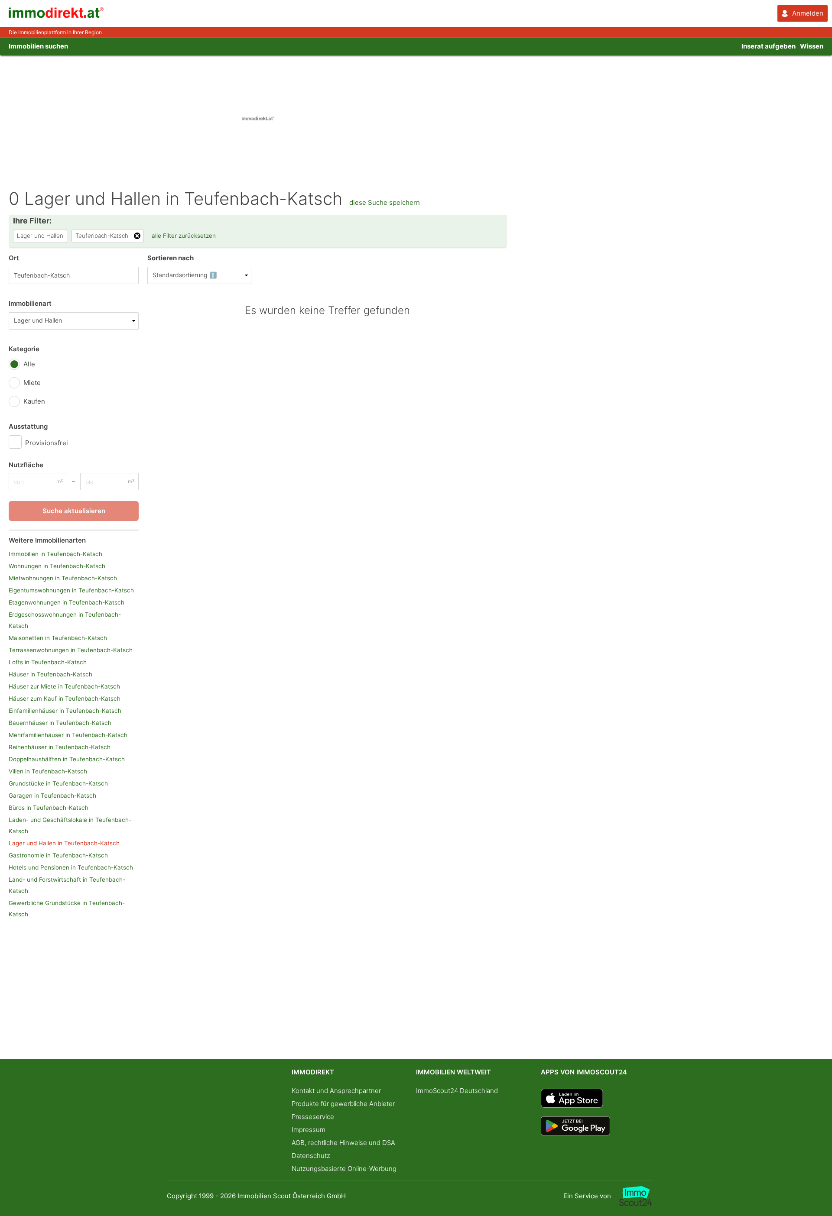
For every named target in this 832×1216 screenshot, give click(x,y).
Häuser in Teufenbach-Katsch (50, 674)
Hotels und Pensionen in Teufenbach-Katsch (71, 867)
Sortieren (170, 258)
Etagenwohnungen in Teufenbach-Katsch (66, 602)
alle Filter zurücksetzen (184, 235)
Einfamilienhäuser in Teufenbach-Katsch (65, 710)
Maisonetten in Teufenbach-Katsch (58, 637)
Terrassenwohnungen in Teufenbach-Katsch (71, 650)
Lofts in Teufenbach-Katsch (48, 662)
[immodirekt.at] (56, 16)
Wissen (811, 46)
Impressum (308, 1129)
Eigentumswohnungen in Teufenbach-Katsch (71, 590)
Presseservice (313, 1117)
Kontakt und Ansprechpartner (336, 1091)
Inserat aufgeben (768, 46)
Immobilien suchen (38, 46)
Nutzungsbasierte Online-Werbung (344, 1168)
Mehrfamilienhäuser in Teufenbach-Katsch (68, 734)
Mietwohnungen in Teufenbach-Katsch (63, 578)
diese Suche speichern (384, 202)
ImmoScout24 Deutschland (457, 1091)
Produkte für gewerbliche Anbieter (343, 1104)
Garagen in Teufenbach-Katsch (52, 795)
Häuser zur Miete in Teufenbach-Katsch (64, 686)
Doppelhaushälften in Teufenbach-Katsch (67, 759)
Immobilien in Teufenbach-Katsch (55, 553)
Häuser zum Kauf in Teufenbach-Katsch (64, 698)
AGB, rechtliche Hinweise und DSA (343, 1142)
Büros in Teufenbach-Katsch (48, 807)
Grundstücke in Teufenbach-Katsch (58, 783)
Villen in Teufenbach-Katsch (48, 771)
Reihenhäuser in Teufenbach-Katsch (59, 747)
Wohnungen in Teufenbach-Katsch (57, 566)
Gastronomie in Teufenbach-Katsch (58, 855)
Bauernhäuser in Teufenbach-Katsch (60, 722)
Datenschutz (311, 1155)
